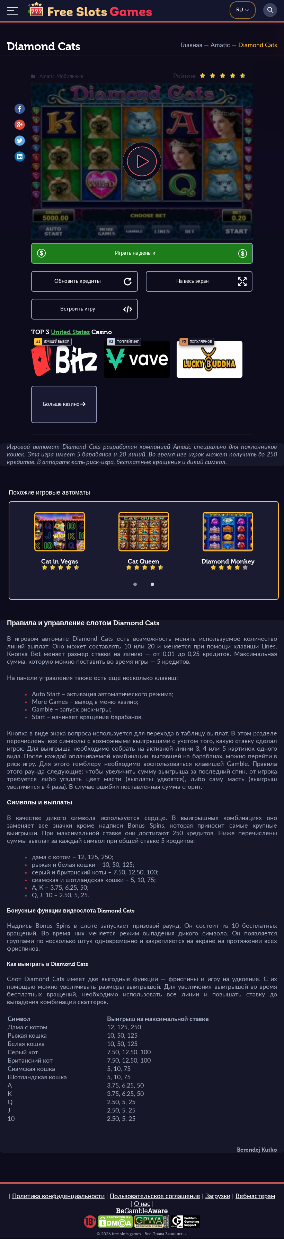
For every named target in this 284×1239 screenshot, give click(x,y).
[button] (139, 584)
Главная (191, 45)
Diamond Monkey (228, 561)
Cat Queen (143, 561)
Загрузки (217, 1196)
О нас (142, 1204)
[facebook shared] (20, 109)
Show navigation (12, 11)
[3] (222, 75)
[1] (202, 75)
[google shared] (20, 125)
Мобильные (69, 76)
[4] (233, 75)
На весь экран (192, 281)
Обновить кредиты (77, 281)
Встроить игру (77, 309)
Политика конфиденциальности (58, 1196)
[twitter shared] (20, 141)
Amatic (220, 45)
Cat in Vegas (59, 561)
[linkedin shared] (20, 156)
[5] (243, 75)
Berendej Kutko (257, 1150)
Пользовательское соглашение (155, 1196)
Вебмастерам (255, 1196)
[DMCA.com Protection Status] (115, 1226)
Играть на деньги (135, 253)
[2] (212, 75)
